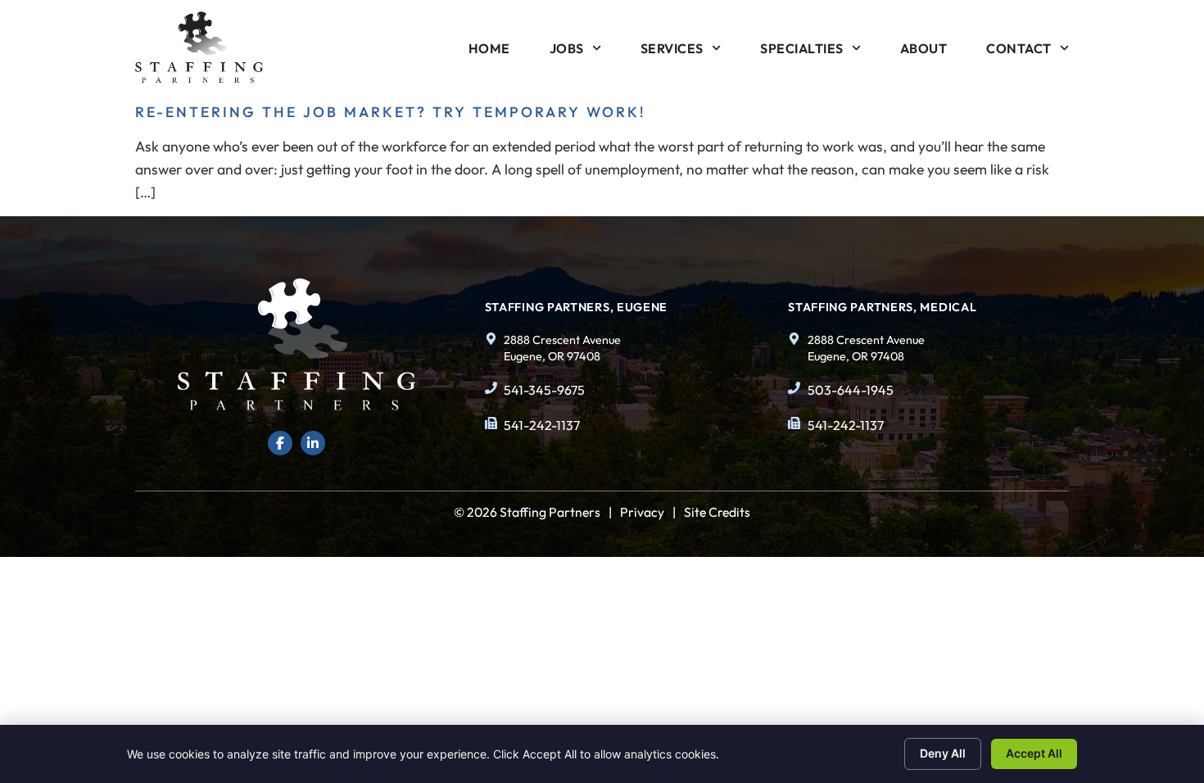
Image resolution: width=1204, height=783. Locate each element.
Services (672, 48)
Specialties (802, 48)
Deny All (943, 753)
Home (489, 48)
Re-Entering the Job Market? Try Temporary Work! (390, 111)
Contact (1019, 48)
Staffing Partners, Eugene (576, 307)
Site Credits (717, 512)
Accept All (1034, 753)
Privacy (642, 512)
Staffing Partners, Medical (882, 307)
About (924, 48)
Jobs (567, 48)
